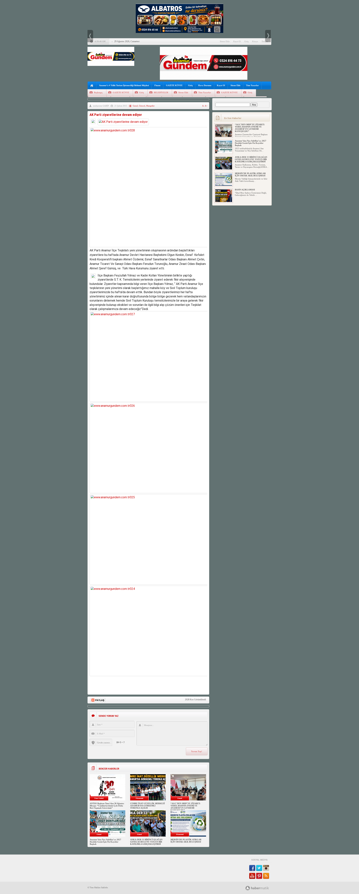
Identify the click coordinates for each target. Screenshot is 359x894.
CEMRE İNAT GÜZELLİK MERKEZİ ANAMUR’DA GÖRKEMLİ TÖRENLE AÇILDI (147, 805)
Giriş (246, 41)
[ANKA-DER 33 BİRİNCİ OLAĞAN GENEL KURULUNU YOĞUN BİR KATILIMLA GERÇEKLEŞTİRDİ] (223, 168)
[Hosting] (248, 888)
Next (268, 36)
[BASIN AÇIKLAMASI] (223, 201)
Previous (90, 36)
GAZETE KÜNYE (174, 85)
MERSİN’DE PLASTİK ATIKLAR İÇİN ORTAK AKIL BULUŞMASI (186, 840)
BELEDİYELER (161, 92)
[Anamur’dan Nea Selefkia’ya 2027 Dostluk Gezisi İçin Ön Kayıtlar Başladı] (223, 152)
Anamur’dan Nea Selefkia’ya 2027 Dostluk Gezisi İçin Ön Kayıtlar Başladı (105, 841)
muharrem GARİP (101, 106)
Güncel (142, 106)
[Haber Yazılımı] (261, 888)
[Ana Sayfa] (91, 85)
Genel (135, 106)
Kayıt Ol (237, 41)
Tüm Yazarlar (252, 85)
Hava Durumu (204, 85)
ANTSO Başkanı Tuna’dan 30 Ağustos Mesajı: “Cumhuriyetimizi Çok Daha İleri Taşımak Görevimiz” (107, 805)
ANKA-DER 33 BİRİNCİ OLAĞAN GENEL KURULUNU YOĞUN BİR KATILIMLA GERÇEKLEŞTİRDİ (146, 841)
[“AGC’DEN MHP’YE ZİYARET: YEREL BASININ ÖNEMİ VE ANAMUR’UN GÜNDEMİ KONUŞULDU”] (223, 136)
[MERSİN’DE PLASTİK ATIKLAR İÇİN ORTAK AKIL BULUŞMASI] (223, 185)
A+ (206, 106)
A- (203, 106)
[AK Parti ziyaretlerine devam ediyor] (123, 122)
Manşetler (150, 106)
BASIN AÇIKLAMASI (245, 189)
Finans (157, 85)
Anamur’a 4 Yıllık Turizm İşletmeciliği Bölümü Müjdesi (124, 85)
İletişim (265, 41)
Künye (255, 41)
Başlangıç (98, 92)
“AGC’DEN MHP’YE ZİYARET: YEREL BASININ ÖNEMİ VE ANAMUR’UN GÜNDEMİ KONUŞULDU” (185, 806)
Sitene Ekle (225, 41)
